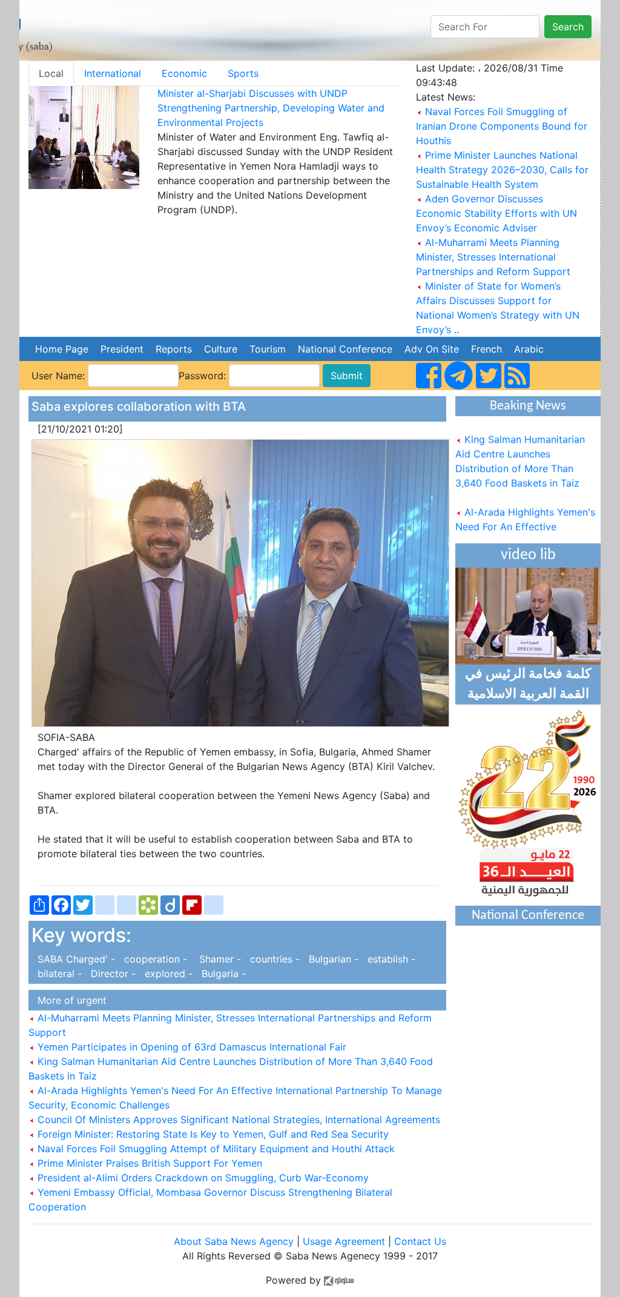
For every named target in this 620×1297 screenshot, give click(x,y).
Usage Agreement (344, 1241)
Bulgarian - (332, 959)
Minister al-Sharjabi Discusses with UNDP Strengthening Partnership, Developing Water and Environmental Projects (270, 107)
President (122, 349)
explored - (167, 973)
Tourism (267, 349)
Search (568, 27)
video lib (528, 555)
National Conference (345, 349)
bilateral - (58, 973)
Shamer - (217, 959)
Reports (174, 349)
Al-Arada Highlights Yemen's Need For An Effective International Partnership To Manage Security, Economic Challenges (525, 532)
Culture (220, 349)
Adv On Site (431, 349)
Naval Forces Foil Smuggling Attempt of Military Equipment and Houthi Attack (215, 1149)
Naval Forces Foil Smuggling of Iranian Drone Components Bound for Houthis (501, 126)
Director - (112, 973)
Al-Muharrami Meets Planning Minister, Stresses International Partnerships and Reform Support (493, 256)
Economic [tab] (184, 73)
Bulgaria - (221, 973)
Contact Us (420, 1241)
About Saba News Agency (235, 1241)
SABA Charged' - (74, 959)
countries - (273, 959)
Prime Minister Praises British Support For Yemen (148, 1163)
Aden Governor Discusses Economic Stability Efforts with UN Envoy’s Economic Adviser (496, 213)
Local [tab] (51, 73)
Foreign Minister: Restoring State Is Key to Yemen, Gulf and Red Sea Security (212, 1134)
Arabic (529, 349)
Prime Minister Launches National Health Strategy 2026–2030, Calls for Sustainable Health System (502, 169)
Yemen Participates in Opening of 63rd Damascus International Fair (190, 1047)
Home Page (61, 349)
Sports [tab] (243, 73)
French (486, 349)
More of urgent (69, 1000)
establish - (388, 959)
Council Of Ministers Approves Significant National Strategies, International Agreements (237, 1119)
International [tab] (112, 73)
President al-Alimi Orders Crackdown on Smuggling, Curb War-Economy (202, 1178)
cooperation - (154, 959)
